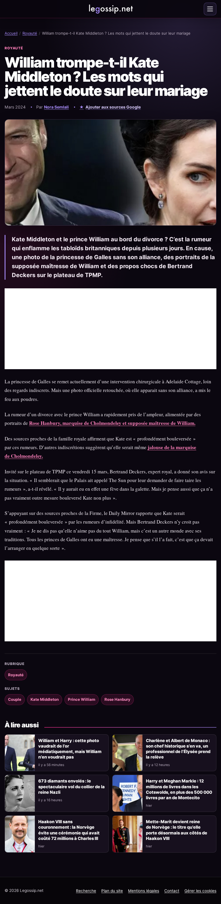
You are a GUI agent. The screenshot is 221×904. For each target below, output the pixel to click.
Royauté (29, 33)
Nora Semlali (56, 106)
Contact (171, 890)
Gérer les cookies (200, 890)
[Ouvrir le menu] (210, 9)
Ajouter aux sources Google (113, 106)
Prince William (81, 699)
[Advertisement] (110, 328)
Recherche (86, 890)
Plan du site (112, 890)
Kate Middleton (45, 699)
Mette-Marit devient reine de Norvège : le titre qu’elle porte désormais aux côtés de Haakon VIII (176, 830)
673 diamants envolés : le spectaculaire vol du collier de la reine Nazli (71, 786)
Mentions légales (143, 890)
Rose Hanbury (117, 699)
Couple (14, 699)
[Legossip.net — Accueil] (110, 9)
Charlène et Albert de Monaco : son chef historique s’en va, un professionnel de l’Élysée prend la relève (178, 749)
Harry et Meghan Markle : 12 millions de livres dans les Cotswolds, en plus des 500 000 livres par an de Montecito (179, 789)
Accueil (11, 33)
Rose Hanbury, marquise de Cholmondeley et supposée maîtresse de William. (112, 423)
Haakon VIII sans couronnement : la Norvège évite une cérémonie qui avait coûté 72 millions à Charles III (69, 830)
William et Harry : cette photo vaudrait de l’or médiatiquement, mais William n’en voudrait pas (70, 749)
